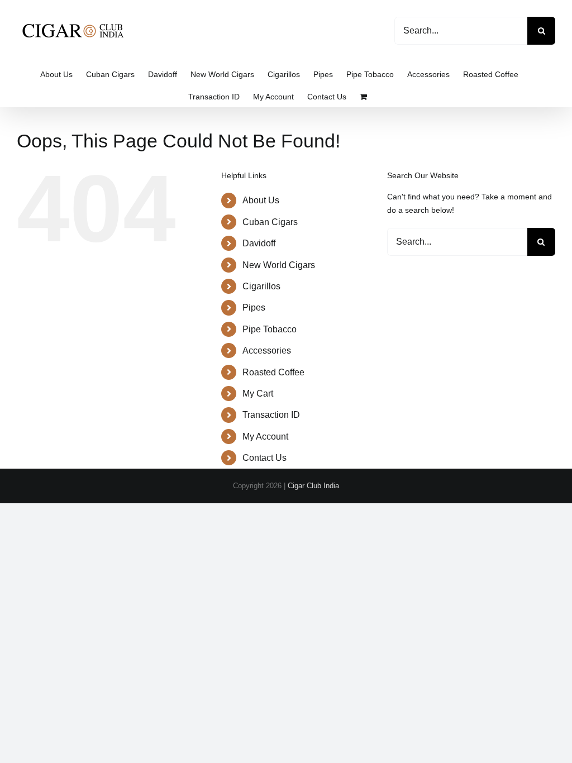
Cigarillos (261, 286)
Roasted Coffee (273, 372)
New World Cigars (278, 265)
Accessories (266, 350)
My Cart (257, 393)
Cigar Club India (313, 485)
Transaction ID (271, 414)
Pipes (253, 307)
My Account (265, 436)
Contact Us (264, 457)
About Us (260, 200)
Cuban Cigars (270, 222)
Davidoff (258, 243)
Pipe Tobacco (269, 329)
